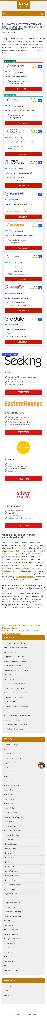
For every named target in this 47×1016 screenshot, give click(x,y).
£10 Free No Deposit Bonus (14, 688)
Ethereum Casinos (11, 821)
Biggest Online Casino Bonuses (15, 657)
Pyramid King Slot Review (13, 697)
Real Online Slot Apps (12, 702)
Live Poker (8, 862)
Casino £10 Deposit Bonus (13, 652)
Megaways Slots (10, 880)
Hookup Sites (9, 839)
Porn (6, 898)
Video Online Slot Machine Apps (16, 648)
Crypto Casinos (9, 808)
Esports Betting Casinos (13, 817)
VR (5, 966)
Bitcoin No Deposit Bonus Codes (16, 706)
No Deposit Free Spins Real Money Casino (19, 643)
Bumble (9, 459)
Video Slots (8, 957)
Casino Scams (9, 799)
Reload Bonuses (10, 907)
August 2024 (8, 995)
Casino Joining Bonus (12, 711)
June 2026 (8, 991)
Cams (6, 776)
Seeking (10, 372)
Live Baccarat (9, 853)
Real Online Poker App (12, 666)
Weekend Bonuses (11, 970)
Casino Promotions (11, 794)
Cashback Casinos (10, 781)
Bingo (6, 767)
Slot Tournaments (11, 930)
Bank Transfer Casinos (12, 758)
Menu (5, 13)
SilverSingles (13, 506)
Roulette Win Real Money (13, 729)
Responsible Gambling (12, 912)
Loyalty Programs (10, 871)
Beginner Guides (10, 763)
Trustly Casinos (10, 948)
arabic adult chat (12, 551)
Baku (23, 3)
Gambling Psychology (12, 830)
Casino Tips (8, 803)
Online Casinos (9, 889)
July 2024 (7, 1000)
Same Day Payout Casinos (13, 916)
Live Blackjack (9, 857)
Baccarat (7, 754)
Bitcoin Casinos (10, 772)
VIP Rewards (8, 961)
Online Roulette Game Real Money (17, 715)
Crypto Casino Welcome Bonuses (16, 661)
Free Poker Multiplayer (12, 679)
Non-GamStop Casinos (12, 884)
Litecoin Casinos (10, 848)
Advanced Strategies (11, 745)
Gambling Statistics (11, 835)
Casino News (9, 790)
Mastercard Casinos (11, 875)
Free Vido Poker (10, 675)
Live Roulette (9, 866)
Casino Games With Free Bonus (15, 693)
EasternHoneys (14, 413)
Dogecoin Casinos (10, 812)
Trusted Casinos (10, 943)
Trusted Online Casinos (12, 720)
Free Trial (23, 392)
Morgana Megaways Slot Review (16, 670)
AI (5, 749)
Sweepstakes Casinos (12, 939)
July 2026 (7, 986)
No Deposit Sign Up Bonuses (14, 684)
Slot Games (8, 925)
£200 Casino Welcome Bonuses (15, 724)
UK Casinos (8, 952)
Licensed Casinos (10, 844)
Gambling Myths (10, 826)
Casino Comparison (11, 785)
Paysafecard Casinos (11, 894)
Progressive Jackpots (12, 903)
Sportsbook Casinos (11, 934)
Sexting (7, 921)
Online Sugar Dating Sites (25, 577)
